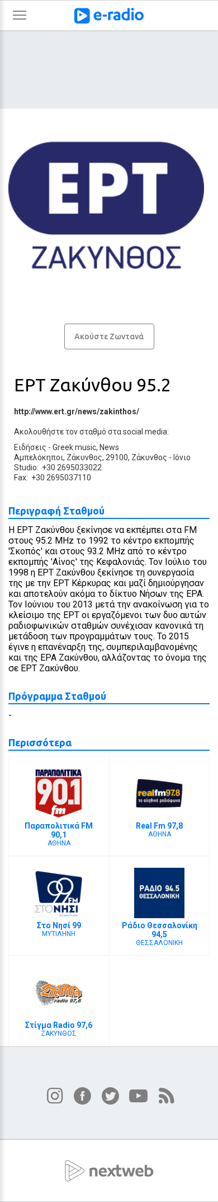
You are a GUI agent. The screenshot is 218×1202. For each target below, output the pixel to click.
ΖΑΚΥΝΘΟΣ (58, 1029)
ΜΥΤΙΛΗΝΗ (59, 929)
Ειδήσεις (30, 447)
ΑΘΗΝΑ (59, 834)
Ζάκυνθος (149, 457)
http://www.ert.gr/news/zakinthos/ (76, 411)
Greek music (74, 447)
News (109, 447)
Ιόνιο (182, 457)
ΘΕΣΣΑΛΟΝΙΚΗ (159, 934)
